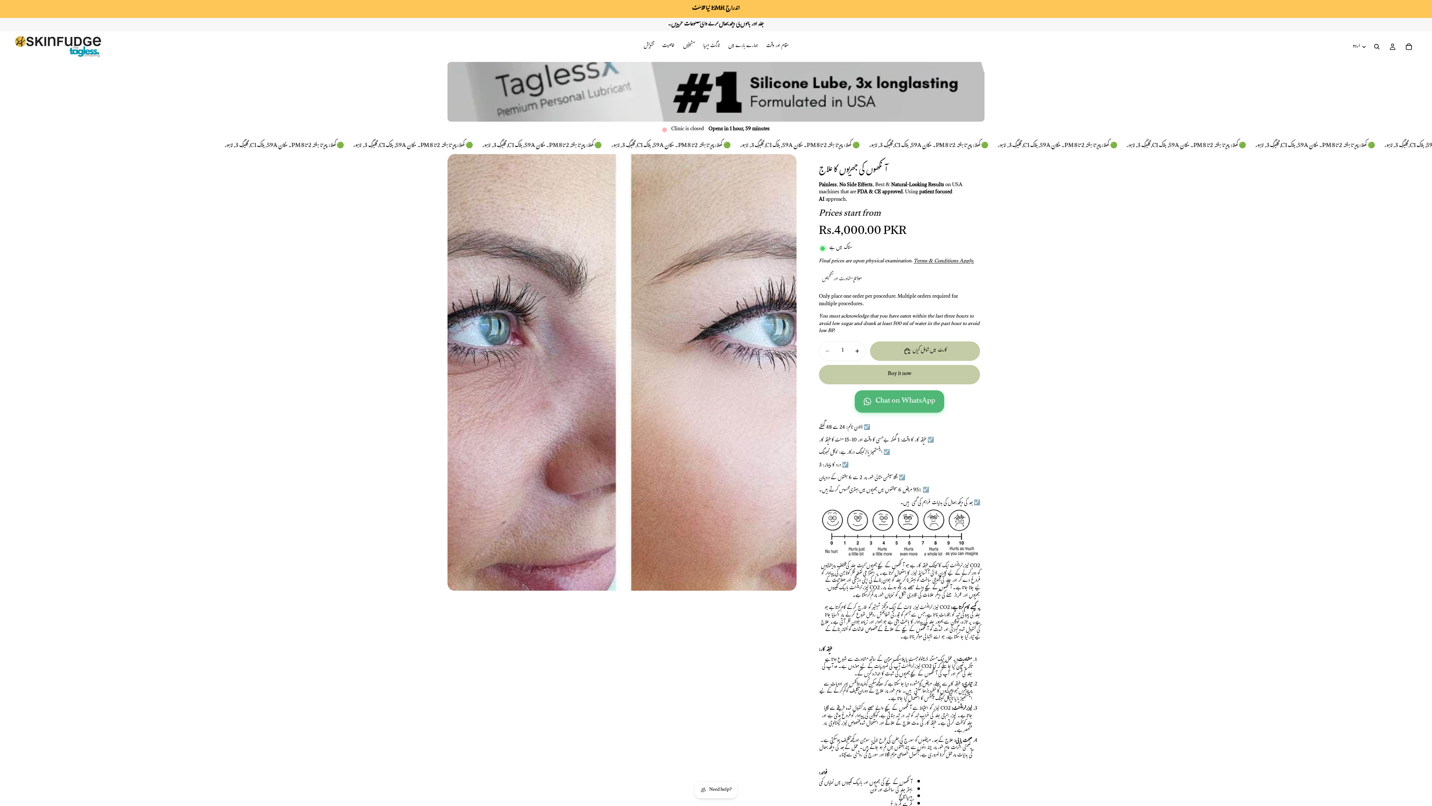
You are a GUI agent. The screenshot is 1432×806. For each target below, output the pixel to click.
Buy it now (899, 374)
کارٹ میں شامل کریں (929, 351)
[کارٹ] (1409, 46)
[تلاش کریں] (1377, 46)
